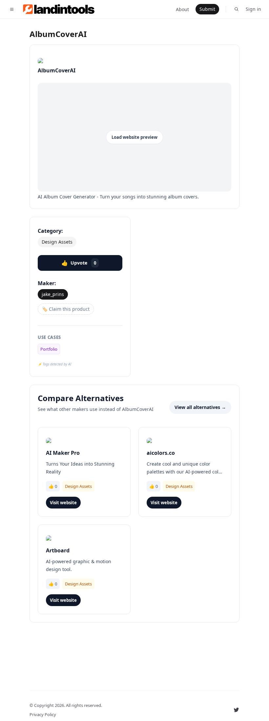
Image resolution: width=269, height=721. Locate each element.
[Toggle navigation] (12, 9)
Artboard (58, 550)
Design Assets (57, 242)
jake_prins (53, 294)
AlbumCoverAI (58, 33)
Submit (207, 9)
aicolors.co (161, 452)
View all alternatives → (200, 407)
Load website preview (134, 137)
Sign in (253, 9)
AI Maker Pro (63, 452)
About (182, 9)
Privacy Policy (43, 714)
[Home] (62, 9)
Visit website (63, 503)
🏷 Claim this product (66, 309)
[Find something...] (236, 9)
